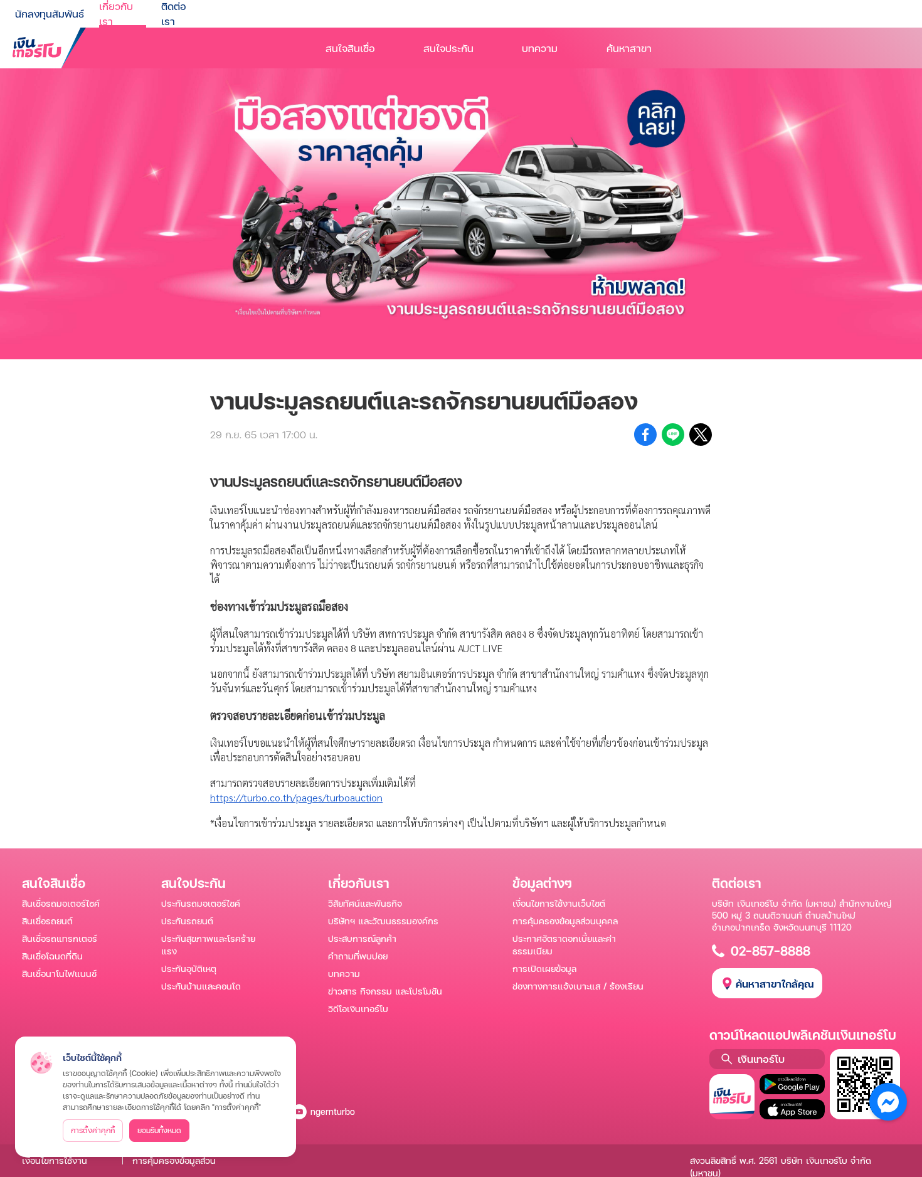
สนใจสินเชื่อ (350, 48)
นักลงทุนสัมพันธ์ (49, 13)
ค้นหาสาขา (629, 48)
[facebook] (645, 434)
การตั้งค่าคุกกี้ (93, 1130)
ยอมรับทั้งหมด (159, 1130)
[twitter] (700, 434)
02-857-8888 (770, 950)
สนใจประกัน (448, 48)
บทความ (540, 48)
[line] (673, 434)
